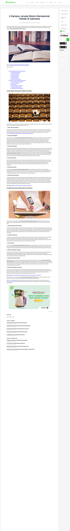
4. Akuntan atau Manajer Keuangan (17, 85)
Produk (37, 2)
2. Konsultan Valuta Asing (15, 83)
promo (49, 281)
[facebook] (8, 317)
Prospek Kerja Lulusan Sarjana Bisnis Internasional (17, 80)
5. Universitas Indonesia (15, 77)
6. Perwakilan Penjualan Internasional (17, 88)
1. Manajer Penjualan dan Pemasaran (17, 81)
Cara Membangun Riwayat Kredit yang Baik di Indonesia (18, 325)
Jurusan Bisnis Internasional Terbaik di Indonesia (17, 71)
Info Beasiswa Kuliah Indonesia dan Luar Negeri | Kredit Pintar (21, 185)
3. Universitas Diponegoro (15, 75)
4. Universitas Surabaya (15, 76)
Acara (55, 2)
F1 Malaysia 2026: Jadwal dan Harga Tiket (16, 334)
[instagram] (10, 317)
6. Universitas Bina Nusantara (16, 79)
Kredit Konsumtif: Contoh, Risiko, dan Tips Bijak (17, 322)
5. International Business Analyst (16, 87)
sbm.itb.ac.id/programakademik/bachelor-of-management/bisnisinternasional (20, 133)
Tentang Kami (42, 2)
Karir (47, 2)
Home (28, 2)
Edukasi (51, 2)
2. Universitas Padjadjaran (15, 73)
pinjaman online (9, 281)
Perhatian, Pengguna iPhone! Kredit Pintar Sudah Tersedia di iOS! (20, 349)
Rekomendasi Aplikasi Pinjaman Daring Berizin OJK (18, 346)
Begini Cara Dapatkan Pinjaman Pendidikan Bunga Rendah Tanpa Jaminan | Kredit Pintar (26, 275)
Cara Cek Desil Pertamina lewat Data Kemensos (17, 331)
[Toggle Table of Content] (7, 69)
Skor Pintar (32, 2)
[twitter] (13, 317)
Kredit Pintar (16, 280)
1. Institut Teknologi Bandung (15, 72)
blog (25, 281)
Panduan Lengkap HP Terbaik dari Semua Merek (17, 340)
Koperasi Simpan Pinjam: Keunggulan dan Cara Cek (18, 328)
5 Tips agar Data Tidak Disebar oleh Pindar (16, 343)
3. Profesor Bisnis (13, 84)
